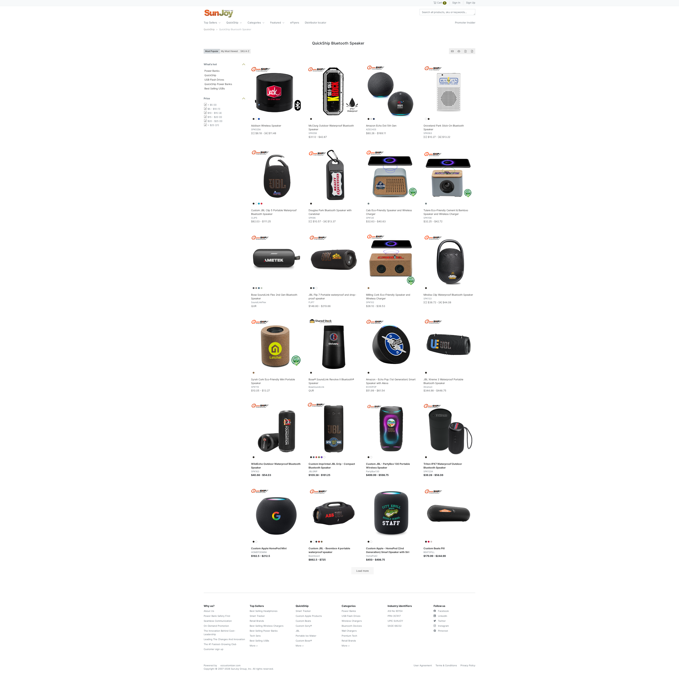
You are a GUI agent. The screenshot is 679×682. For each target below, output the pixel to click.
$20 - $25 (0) (215, 121)
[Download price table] (465, 51)
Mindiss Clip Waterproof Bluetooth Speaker (448, 294)
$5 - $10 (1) (214, 108)
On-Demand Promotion (216, 625)
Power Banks (211, 70)
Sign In (456, 2)
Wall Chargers (349, 630)
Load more (362, 570)
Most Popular (211, 51)
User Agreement (423, 665)
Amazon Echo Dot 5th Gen (381, 125)
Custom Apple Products (309, 615)
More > (254, 645)
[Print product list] (458, 51)
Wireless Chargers (352, 620)
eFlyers (294, 22)
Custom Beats (303, 620)
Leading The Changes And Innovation (224, 639)
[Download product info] (472, 51)
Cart (440, 2)
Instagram (443, 625)
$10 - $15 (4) (215, 113)
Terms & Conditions (446, 665)
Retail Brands (257, 620)
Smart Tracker (257, 615)
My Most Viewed (229, 51)
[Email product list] (452, 51)
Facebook (443, 611)
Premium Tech (349, 635)
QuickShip (232, 22)
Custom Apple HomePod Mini (269, 548)
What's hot (210, 64)
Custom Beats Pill (434, 548)
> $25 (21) (213, 125)
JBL (298, 630)
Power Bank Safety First (217, 615)
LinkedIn (442, 615)
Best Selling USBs (214, 88)
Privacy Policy (467, 665)
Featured (276, 22)
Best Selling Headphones (263, 611)
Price (207, 98)
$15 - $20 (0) (215, 117)
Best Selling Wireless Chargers (266, 625)
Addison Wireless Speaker (266, 125)
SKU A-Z (244, 51)
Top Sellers (211, 22)
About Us (209, 611)
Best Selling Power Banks (264, 630)
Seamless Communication (218, 620)
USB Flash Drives (214, 79)
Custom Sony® (304, 625)
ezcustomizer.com (230, 665)
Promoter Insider (465, 22)
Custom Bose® (304, 640)
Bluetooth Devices (352, 625)
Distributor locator (315, 22)
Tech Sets (255, 635)
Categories (255, 22)
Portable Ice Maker (306, 635)
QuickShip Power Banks (218, 84)
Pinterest (442, 630)
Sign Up (470, 2)
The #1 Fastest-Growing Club (220, 644)
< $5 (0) (212, 104)
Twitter (441, 620)
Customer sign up (213, 649)
